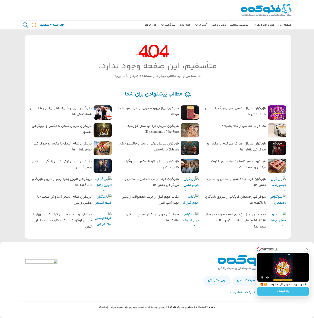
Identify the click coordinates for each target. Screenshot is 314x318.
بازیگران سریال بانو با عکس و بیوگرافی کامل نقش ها (150, 164)
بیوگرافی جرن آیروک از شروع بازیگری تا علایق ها (150, 217)
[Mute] (267, 277)
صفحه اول (284, 25)
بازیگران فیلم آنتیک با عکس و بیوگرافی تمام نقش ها (63, 147)
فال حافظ (151, 25)
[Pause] (261, 277)
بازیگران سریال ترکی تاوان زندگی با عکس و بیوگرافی (62, 164)
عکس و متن (218, 25)
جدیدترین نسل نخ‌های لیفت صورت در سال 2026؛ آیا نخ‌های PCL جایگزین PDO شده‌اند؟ (235, 221)
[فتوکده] (267, 10)
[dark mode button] (33, 25)
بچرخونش (283, 291)
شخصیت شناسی (248, 280)
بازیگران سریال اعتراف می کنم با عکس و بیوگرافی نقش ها (236, 147)
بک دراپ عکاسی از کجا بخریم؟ (244, 126)
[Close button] (307, 249)
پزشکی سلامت (239, 25)
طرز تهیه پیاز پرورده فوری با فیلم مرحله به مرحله (148, 111)
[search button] (25, 25)
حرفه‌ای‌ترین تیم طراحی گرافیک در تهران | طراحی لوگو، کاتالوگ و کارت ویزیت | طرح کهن (62, 221)
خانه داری (185, 25)
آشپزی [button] (203, 25)
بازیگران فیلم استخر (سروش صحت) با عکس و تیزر (64, 200)
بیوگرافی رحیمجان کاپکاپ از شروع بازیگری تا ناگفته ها (235, 200)
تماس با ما (235, 292)
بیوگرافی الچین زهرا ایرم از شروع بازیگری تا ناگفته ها (62, 182)
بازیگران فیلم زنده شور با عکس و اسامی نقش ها (236, 182)
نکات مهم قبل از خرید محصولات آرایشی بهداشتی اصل (150, 200)
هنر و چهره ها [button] (265, 25)
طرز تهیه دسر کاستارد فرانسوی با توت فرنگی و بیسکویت (238, 164)
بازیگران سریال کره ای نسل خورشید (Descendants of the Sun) (153, 129)
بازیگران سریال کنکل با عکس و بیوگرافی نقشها (62, 129)
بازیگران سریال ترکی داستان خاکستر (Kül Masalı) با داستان (149, 147)
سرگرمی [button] (170, 25)
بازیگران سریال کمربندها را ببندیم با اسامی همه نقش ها (61, 111)
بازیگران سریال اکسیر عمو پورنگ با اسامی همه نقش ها (235, 111)
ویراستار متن (217, 280)
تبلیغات (250, 292)
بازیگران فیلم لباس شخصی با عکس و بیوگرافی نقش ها (151, 182)
